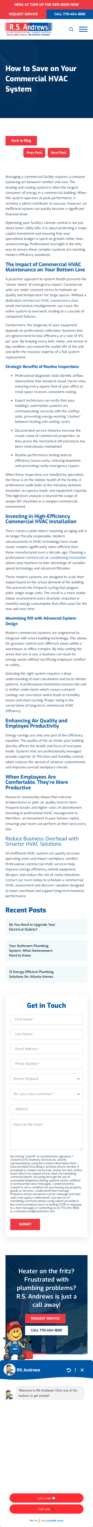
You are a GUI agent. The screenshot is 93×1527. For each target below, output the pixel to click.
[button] (71, 29)
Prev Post (34, 152)
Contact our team (18, 880)
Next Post (58, 152)
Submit (25, 1224)
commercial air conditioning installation (56, 557)
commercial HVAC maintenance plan (49, 300)
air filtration (41, 756)
